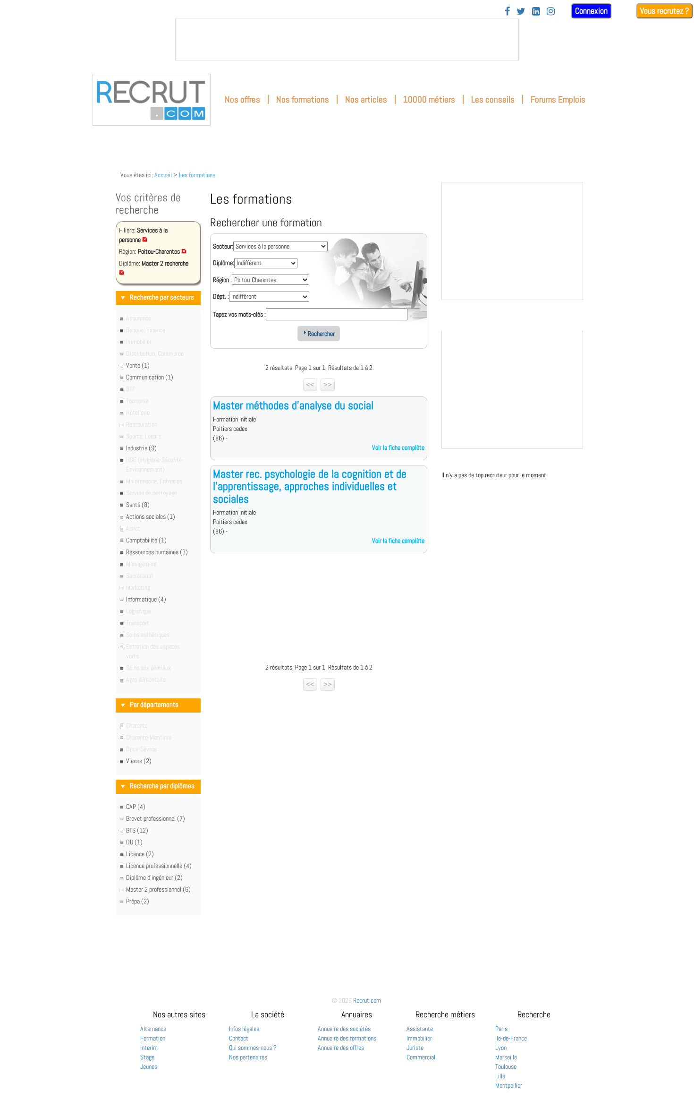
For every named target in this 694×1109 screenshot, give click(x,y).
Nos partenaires (248, 1057)
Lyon (501, 1047)
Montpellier (508, 1085)
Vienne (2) (139, 761)
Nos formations (302, 99)
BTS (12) (137, 830)
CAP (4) (135, 806)
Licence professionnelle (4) (159, 865)
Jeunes (148, 1066)
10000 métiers (429, 99)
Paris (501, 1028)
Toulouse (505, 1066)
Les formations (197, 175)
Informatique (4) (146, 599)
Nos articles (366, 99)
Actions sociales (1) (150, 516)
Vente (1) (138, 365)
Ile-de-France (511, 1038)
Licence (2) (140, 854)
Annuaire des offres (341, 1047)
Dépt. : (221, 296)
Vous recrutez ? (664, 10)
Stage (147, 1057)
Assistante (419, 1028)
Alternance (153, 1028)
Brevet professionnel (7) (155, 818)
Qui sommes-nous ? (253, 1047)
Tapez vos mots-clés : (239, 314)
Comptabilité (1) (146, 540)
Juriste (414, 1047)
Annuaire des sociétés (344, 1028)
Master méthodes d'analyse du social (293, 405)
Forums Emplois (558, 99)
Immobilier (419, 1038)
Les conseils (493, 99)
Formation (152, 1038)
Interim (149, 1047)
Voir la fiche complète (398, 447)
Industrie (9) (141, 448)
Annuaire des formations (347, 1038)
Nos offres (242, 99)
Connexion (591, 10)
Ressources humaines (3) (157, 552)
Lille (500, 1076)
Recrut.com (367, 1000)
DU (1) (134, 842)
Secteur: (223, 246)
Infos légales (244, 1028)
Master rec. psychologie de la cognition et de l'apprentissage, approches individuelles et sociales (309, 486)
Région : (222, 279)
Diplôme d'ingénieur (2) (154, 877)
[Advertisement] (318, 610)
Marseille (506, 1057)
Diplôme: (223, 262)
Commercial (420, 1057)
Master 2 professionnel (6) (158, 889)
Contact (238, 1038)
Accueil (163, 175)
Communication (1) (149, 377)
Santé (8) (138, 504)
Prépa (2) (137, 901)
